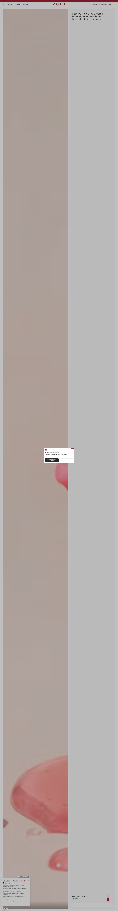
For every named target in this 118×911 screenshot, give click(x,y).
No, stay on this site (66, 460)
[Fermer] (72, 450)
